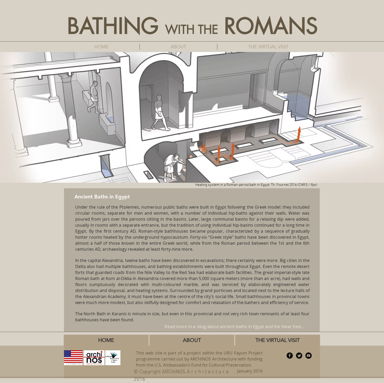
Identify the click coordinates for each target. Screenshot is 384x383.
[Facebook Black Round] (290, 355)
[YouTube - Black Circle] (308, 355)
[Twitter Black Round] (299, 355)
